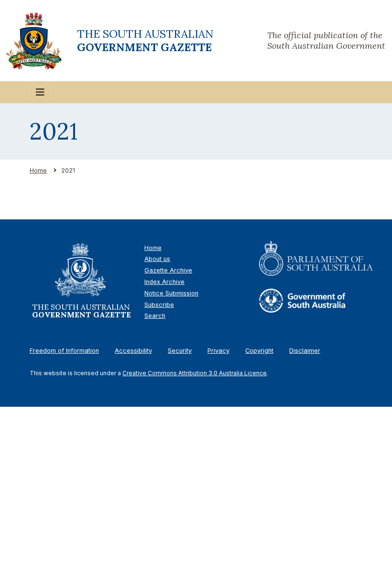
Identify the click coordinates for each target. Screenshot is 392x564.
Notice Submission (171, 293)
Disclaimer (304, 350)
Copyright (259, 350)
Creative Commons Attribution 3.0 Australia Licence (194, 373)
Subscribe (159, 304)
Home (38, 170)
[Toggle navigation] (40, 92)
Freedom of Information (64, 350)
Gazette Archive (168, 270)
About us (157, 258)
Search (154, 315)
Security (180, 350)
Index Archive (164, 281)
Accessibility (133, 350)
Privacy (218, 350)
